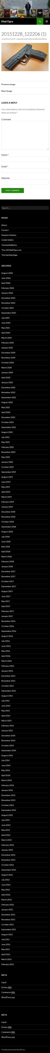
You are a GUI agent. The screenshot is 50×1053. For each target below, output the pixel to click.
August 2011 (7, 934)
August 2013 (7, 815)
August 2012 (7, 875)
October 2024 (7, 362)
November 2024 (8, 357)
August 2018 (7, 531)
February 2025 (7, 342)
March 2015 (6, 720)
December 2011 (8, 914)
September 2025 (8, 313)
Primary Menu (46, 21)
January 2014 (7, 790)
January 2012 (7, 909)
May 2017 (5, 601)
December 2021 (8, 417)
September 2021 (8, 427)
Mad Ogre (7, 21)
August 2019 (7, 477)
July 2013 (5, 820)
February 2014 (7, 785)
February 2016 (7, 666)
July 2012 (5, 880)
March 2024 (6, 367)
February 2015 (7, 725)
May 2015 (5, 710)
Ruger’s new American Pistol (34, 39)
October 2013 (7, 805)
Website (5, 178)
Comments (8, 992)
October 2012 (7, 865)
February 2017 (7, 611)
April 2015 (5, 715)
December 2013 (8, 795)
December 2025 (8, 298)
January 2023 (7, 382)
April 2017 (5, 606)
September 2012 (8, 870)
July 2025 (5, 318)
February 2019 (7, 502)
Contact (5, 230)
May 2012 (5, 889)
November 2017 (8, 576)
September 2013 (8, 810)
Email (4, 166)
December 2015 (8, 676)
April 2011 (5, 954)
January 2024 (7, 372)
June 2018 (5, 541)
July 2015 (5, 701)
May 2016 (5, 651)
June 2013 (5, 825)
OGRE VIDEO (7, 240)
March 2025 (6, 337)
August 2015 (7, 696)
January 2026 (7, 293)
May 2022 (5, 407)
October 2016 (7, 626)
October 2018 (7, 521)
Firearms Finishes (8, 235)
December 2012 (8, 855)
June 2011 (5, 944)
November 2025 (8, 303)
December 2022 (8, 387)
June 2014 (5, 765)
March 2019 (6, 497)
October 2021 (7, 422)
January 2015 (7, 730)
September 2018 (8, 526)
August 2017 (7, 591)
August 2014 (7, 755)
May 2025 (5, 328)
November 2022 (8, 392)
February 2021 (7, 447)
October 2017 (7, 581)
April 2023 (5, 377)
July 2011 (5, 939)
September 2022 (8, 397)
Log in (4, 982)
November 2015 (8, 681)
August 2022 (7, 402)
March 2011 (6, 959)
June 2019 (5, 482)
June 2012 (5, 885)
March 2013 (6, 840)
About (4, 225)
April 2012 (5, 894)
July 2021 (5, 437)
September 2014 (8, 750)
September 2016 (8, 631)
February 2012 (7, 904)
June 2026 (5, 278)
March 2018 (6, 556)
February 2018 (7, 561)
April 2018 (5, 551)
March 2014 (6, 780)
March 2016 (6, 661)
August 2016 (7, 636)
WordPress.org (8, 997)
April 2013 (5, 835)
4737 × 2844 (16, 39)
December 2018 (8, 512)
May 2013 (5, 830)
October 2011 (7, 924)
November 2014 (8, 740)
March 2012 (6, 899)
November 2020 (8, 452)
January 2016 (7, 671)
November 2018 (8, 517)
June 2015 (5, 705)
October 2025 (7, 308)
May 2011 (5, 949)
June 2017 (5, 596)
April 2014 (5, 775)
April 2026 (5, 283)
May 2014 (5, 770)
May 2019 (5, 487)
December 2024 (8, 352)
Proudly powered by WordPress (13, 1050)
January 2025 (7, 347)
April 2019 (5, 492)
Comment (6, 119)
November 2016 (8, 621)
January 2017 (7, 616)
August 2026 (7, 273)
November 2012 (8, 860)
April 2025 (5, 333)
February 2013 (7, 845)
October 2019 (7, 467)
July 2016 (5, 641)
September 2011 (8, 929)
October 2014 (7, 745)
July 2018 (5, 536)
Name (5, 154)
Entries (6, 987)
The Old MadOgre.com (11, 250)
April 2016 (5, 656)
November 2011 (8, 919)
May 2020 (5, 457)
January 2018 (7, 566)
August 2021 (7, 432)
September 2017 (8, 586)
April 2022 (5, 412)
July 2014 (5, 760)
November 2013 (8, 800)
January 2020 (7, 462)
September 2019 (8, 472)
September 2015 (8, 691)
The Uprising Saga (9, 255)
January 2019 (7, 507)
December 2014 (8, 735)
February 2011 (7, 964)
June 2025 (5, 323)
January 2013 (7, 850)
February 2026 (7, 288)
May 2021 (5, 442)
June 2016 (5, 646)
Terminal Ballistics (9, 245)
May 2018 (5, 546)
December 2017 (8, 571)
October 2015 (7, 686)
